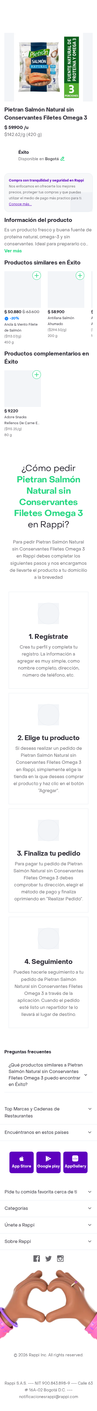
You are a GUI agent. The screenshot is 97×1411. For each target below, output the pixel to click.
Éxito (23, 152)
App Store (21, 1166)
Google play (48, 1166)
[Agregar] (36, 275)
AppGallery (75, 1166)
